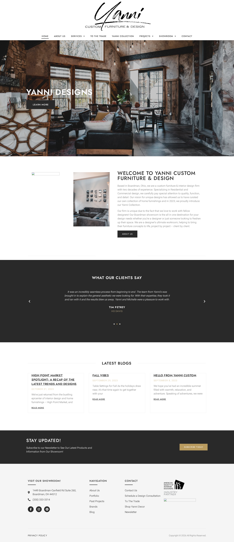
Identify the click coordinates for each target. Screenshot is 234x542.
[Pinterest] (47, 509)
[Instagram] (39, 509)
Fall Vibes (100, 375)
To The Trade (98, 36)
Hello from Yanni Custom (175, 375)
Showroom (166, 36)
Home (45, 36)
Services (76, 36)
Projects (144, 36)
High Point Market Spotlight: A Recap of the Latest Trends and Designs (54, 379)
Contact (187, 36)
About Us (59, 36)
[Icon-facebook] (31, 509)
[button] (29, 301)
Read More (38, 407)
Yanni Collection (123, 36)
